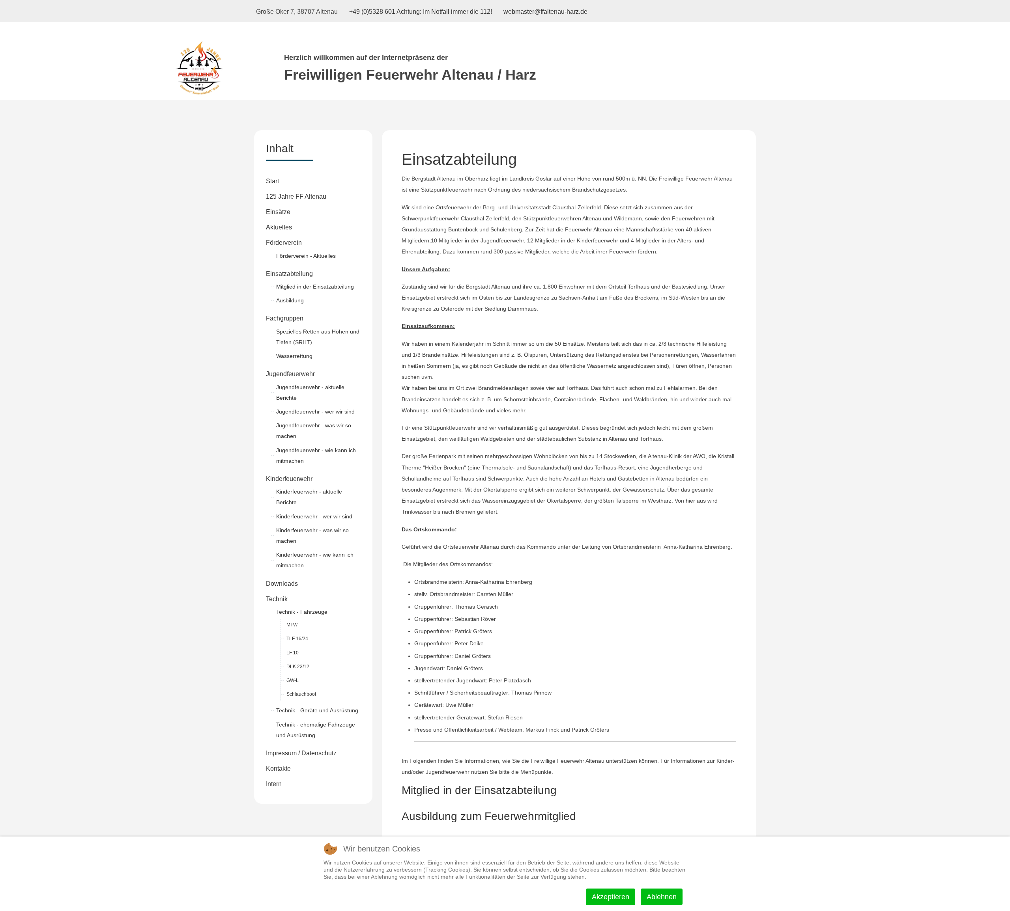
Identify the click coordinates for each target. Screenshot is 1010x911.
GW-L (292, 680)
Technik (277, 599)
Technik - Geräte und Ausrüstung (317, 710)
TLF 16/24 (297, 638)
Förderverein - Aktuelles (306, 256)
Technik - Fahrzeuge (301, 612)
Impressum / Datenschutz (301, 753)
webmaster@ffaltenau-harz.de (545, 11)
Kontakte (278, 768)
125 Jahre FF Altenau (296, 196)
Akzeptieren (610, 897)
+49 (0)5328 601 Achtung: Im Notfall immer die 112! (420, 11)
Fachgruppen (284, 318)
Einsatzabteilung (289, 273)
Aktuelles (279, 227)
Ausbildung (290, 300)
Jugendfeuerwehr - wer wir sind (315, 411)
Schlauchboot (301, 694)
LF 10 (292, 653)
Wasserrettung (294, 356)
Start (272, 181)
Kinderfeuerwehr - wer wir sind (314, 516)
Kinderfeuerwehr (289, 478)
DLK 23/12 (297, 666)
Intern (274, 784)
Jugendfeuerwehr (290, 374)
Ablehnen (662, 897)
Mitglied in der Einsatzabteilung (315, 286)
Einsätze (278, 212)
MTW (291, 625)
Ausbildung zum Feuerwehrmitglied (489, 816)
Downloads (282, 583)
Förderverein (284, 242)
